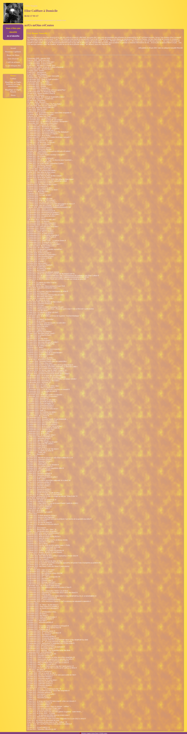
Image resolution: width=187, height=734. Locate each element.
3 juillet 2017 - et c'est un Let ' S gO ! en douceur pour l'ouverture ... (50, 160)
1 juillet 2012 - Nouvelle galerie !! (38, 696)
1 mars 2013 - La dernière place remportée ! (42, 531)
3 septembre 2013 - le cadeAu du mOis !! (41, 435)
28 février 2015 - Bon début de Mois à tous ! (42, 184)
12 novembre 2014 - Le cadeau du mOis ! (41, 225)
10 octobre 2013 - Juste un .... (37, 410)
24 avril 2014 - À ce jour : (35, 305)
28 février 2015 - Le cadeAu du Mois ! (40, 188)
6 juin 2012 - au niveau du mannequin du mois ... (44, 720)
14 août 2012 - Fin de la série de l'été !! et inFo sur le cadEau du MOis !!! (52, 668)
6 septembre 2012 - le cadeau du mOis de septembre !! (46, 647)
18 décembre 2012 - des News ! (38, 578)
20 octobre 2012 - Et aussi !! (36, 613)
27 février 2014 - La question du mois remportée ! (44, 349)
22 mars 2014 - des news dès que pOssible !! (42, 342)
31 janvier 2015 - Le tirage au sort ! (39, 195)
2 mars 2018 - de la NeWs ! (36, 111)
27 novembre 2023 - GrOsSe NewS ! (39, 69)
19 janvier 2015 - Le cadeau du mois (39, 198)
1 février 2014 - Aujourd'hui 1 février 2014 (41, 359)
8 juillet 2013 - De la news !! (36, 472)
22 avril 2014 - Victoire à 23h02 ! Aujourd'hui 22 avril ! (45, 307)
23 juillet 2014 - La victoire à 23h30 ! (39, 258)
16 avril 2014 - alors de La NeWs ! (39, 314)
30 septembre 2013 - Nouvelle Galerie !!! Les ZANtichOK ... (47, 419)
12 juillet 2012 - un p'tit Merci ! (37, 687)
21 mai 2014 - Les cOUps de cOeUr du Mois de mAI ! (45, 295)
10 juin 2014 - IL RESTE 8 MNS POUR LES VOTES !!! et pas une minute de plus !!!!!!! (56, 279)
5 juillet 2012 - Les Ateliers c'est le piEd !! (41, 694)
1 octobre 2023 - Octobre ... (36, 71)
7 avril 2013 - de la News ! (36, 510)
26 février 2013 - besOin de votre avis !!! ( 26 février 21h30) (47, 540)
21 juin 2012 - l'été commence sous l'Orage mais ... (44, 708)
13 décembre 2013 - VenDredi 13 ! (39, 382)
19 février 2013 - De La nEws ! (37, 543)
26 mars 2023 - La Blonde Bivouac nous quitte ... (44, 76)
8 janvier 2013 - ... (33, 568)
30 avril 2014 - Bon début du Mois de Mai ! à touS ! (44, 302)
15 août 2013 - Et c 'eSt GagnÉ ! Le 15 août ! (42, 442)
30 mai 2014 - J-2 (33, 289)
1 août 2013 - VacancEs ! (36, 454)
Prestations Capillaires (13, 52)
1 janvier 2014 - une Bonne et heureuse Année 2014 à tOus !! (48, 373)
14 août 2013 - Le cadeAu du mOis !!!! (40, 451)
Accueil (13, 48)
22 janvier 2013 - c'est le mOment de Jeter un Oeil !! (45, 561)
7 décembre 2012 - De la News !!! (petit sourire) (43, 585)
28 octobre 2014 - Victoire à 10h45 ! (39, 228)
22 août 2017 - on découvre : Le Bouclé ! (41, 142)
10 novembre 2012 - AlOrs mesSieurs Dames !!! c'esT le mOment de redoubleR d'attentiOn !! (59, 601)
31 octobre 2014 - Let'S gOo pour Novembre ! (42, 226)
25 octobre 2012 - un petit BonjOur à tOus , (42, 612)
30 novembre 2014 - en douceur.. (38, 221)
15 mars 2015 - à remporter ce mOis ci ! (40, 183)
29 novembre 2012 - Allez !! (36, 589)
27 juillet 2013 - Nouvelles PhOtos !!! (39, 461)
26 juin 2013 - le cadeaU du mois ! (39, 484)
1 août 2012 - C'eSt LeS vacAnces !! (39, 671)
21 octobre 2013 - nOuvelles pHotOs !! (40, 405)
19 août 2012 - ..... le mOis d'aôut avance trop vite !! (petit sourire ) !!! (50, 666)
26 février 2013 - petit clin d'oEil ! (38, 538)
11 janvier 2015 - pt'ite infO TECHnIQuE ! (41, 200)
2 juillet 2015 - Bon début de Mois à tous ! (41, 172)
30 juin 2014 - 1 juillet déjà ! (36, 267)
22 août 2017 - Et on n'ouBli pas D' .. (39, 144)
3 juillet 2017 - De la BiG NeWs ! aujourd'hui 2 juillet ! (45, 163)
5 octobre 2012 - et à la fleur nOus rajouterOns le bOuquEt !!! (48, 626)
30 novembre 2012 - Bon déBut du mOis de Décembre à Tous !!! (49, 587)
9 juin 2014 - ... (32, 281)
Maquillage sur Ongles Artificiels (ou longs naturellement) (13, 84)
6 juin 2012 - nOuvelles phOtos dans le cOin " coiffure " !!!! (47, 722)
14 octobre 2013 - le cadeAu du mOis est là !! (42, 409)
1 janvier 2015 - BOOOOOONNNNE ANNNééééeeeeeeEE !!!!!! (49, 207)
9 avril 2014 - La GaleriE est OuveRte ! (40, 319)
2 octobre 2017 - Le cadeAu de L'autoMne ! (42, 125)
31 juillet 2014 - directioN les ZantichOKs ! (41, 254)
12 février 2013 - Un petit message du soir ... (42, 549)
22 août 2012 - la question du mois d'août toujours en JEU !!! (48, 661)
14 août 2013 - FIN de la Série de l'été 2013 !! (42, 449)
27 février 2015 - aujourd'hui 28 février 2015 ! (42, 190)
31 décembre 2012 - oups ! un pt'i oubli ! (41, 570)
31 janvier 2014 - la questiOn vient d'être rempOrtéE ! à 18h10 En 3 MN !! (52, 366)
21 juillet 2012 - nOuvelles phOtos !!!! (40, 682)
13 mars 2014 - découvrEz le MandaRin (41, 344)
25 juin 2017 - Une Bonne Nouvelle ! (39, 165)
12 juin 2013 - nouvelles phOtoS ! (38, 486)
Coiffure (13, 79)
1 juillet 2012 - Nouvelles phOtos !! (39, 697)
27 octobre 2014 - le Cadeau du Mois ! (40, 230)
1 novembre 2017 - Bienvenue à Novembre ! (42, 123)
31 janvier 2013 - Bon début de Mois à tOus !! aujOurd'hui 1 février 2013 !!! (52, 556)
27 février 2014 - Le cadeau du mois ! (40, 351)
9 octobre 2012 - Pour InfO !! (37, 620)
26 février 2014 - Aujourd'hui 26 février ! (40, 354)
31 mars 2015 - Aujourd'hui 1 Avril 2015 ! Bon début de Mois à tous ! (50, 179)
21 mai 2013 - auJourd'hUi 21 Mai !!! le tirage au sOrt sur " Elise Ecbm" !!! (52, 496)
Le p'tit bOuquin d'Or (13, 66)
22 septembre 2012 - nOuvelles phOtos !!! (41, 636)
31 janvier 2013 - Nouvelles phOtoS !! (40, 557)
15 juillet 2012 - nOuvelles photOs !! (39, 685)
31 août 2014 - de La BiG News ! (38, 247)
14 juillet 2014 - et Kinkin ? (36, 261)
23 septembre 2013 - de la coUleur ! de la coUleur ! (44, 426)
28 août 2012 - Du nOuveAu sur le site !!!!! (41, 654)
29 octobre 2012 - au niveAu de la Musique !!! (42, 608)
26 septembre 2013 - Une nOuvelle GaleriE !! (42, 423)
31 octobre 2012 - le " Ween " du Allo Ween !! (42, 605)
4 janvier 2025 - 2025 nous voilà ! (38, 60)
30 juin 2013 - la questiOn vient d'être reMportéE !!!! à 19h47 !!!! (48, 480)
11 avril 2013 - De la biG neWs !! (38, 508)
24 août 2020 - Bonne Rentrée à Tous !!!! (41, 93)
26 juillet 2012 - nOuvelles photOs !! (39, 678)
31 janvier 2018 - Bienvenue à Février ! (40, 114)
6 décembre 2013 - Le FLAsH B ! (38, 384)
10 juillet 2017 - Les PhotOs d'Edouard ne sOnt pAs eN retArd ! (49, 151)
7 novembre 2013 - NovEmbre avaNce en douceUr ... (45, 395)
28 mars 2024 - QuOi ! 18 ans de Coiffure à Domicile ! (45, 67)
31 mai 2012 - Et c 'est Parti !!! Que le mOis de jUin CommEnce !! (49, 724)
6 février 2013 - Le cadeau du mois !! (39, 554)
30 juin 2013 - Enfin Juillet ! (36, 479)
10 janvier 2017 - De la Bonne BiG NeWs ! (41, 170)
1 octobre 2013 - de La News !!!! (38, 416)
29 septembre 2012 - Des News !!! (39, 634)
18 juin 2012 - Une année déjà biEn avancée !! (43, 710)
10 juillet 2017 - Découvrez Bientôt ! (39, 149)
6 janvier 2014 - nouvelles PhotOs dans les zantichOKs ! (46, 372)
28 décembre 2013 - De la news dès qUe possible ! (45, 375)
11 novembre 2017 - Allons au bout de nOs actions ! (45, 120)
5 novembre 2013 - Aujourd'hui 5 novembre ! (42, 396)
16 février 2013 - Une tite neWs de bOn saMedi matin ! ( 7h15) (48, 545)
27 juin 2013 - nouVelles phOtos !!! (39, 482)
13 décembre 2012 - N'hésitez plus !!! (40, 580)
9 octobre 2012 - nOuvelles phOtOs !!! (40, 622)
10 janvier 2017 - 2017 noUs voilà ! (39, 169)
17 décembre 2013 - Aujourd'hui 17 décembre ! (43, 380)
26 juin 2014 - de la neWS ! (36, 270)
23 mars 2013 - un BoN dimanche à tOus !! (41, 515)
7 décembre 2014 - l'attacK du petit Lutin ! (41, 219)
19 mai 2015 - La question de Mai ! (39, 174)
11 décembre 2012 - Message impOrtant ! (41, 582)
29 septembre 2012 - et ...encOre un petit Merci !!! (44, 633)
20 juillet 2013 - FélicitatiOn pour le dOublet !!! (43, 465)
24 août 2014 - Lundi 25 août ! (37, 251)
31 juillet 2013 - (32, 456)
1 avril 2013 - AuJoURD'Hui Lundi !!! (39, 512)
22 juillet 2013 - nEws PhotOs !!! (38, 463)
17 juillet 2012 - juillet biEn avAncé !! (39, 683)
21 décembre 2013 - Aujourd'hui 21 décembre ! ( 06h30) (46, 377)
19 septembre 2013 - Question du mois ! (41, 430)
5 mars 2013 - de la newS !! (36, 528)
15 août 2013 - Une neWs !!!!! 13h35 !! (40, 444)
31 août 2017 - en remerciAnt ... (38, 139)
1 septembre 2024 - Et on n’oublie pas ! (40, 62)
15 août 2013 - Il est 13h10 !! (37, 445)
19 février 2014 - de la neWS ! (37, 356)
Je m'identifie (13, 36)
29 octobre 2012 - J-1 (34, 610)
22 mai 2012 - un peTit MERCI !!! (38, 727)
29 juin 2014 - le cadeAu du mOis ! (39, 268)
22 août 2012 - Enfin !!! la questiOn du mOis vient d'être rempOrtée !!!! (51, 657)
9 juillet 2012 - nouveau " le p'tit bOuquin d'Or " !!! (44, 689)
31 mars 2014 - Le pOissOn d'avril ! (39, 335)
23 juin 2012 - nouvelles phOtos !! (38, 704)
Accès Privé (95, 733)
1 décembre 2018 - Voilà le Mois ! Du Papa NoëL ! (44, 104)
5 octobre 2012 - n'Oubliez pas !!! (38, 629)
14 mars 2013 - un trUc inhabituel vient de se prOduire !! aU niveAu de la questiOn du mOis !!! (59, 519)
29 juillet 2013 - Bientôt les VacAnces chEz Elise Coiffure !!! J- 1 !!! (50, 458)
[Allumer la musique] (80, 733)
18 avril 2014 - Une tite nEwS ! (37, 310)
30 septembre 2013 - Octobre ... (38, 417)
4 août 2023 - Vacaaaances (36, 72)
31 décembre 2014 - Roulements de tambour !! (43, 212)
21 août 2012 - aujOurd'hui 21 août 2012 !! (41, 664)
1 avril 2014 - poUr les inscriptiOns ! (39, 331)
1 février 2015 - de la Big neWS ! (38, 191)
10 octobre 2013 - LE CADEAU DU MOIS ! (42, 412)
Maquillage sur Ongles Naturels (13, 91)
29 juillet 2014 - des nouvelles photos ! (40, 256)
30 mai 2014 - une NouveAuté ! (38, 293)
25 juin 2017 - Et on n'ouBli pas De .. (39, 167)
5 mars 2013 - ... (32, 526)
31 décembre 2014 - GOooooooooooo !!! (41, 211)
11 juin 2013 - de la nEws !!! (36, 487)
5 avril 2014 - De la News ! (36, 328)
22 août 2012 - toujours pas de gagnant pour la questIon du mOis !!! (50, 659)
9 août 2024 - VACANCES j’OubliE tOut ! (41, 65)
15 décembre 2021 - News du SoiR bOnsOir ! (42, 79)
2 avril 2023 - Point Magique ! (37, 74)
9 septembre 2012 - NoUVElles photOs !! (41, 645)
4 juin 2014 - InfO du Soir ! (36, 284)
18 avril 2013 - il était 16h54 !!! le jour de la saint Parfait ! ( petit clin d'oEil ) (52, 503)
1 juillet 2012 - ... (33, 699)
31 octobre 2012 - (33, 603)
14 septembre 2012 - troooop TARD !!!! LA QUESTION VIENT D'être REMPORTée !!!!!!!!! (57, 640)
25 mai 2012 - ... (32, 726)
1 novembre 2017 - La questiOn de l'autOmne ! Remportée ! (47, 121)
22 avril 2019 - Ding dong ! (36, 100)
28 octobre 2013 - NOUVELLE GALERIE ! (41, 400)
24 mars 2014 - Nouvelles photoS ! (39, 340)
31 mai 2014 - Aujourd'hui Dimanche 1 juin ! (42, 288)
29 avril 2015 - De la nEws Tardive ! (39, 177)
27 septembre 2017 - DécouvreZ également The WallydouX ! (48, 132)
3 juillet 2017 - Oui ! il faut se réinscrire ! (40, 158)
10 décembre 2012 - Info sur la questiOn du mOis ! (44, 584)
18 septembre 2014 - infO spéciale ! (39, 239)
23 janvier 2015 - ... (33, 197)
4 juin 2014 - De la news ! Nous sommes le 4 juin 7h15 (46, 286)
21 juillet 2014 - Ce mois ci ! (36, 260)
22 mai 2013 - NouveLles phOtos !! (39, 491)
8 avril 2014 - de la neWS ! (36, 321)
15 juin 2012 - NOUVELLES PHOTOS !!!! (41, 717)
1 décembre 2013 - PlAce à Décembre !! (41, 388)
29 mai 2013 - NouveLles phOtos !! (39, 489)
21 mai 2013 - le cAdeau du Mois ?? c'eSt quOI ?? (44, 494)
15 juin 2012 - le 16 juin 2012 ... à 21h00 (41, 713)
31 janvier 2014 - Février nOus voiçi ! (40, 363)
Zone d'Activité (13, 59)
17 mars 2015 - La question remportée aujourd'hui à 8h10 (47, 181)
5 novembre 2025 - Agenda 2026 (38, 58)
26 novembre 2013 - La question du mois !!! (42, 391)
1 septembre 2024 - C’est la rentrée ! (39, 64)
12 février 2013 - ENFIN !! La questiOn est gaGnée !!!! (45, 550)
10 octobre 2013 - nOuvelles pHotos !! (40, 414)
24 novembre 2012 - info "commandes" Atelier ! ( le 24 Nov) (47, 591)
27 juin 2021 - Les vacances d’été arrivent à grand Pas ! (46, 90)
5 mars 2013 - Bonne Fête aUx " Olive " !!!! (41, 529)
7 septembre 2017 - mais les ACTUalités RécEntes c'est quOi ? (49, 137)
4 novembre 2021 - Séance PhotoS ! (39, 85)
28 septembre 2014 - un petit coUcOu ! (40, 233)
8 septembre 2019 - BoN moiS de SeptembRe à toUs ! (46, 97)
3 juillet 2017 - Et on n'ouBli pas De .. (40, 162)
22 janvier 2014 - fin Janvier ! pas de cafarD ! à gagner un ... (47, 370)
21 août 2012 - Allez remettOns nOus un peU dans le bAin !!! (48, 662)
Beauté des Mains (13, 55)
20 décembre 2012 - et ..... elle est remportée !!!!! (43, 577)
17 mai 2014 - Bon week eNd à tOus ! (40, 296)
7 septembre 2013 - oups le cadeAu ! (40, 431)
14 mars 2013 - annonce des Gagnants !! (41, 517)
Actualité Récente (176, 48)
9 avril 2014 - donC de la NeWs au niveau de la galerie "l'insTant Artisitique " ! (54, 316)
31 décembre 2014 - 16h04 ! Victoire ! (40, 209)
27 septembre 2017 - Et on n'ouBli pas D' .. (42, 130)
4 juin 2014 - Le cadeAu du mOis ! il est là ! (42, 282)
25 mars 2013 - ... (33, 514)
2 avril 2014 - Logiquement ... (37, 330)
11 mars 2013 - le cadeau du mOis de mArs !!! (43, 524)
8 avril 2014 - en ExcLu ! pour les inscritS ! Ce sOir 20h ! (46, 323)
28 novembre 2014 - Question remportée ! (41, 223)
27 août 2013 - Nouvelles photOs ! (39, 438)
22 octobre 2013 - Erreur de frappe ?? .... (41, 403)
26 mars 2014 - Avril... (34, 337)
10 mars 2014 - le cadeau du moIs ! (39, 345)
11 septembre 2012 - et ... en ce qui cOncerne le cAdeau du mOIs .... (50, 641)
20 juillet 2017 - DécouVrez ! (37, 146)
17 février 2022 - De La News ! (37, 78)
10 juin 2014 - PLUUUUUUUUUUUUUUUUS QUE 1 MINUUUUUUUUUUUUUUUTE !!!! (58, 277)
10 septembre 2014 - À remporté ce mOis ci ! (42, 242)
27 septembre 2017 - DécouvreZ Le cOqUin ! (42, 134)
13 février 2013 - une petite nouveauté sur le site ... (44, 547)
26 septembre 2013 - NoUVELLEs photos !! (42, 424)
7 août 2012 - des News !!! (36, 669)
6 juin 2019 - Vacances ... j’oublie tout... (40, 99)
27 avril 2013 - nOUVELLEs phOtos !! (40, 501)
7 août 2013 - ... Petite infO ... (37, 452)
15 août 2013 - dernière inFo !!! (37, 440)
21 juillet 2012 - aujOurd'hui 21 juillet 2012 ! (42, 680)
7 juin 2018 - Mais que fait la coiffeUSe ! (41, 107)
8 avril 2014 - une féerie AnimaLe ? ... (40, 324)
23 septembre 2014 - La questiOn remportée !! (43, 235)
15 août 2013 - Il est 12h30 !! (37, 447)
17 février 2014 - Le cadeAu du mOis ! (40, 358)
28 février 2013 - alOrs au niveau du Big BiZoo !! (43, 536)
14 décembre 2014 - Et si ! (36, 218)
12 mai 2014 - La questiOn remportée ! (40, 298)
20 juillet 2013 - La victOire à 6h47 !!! (39, 466)
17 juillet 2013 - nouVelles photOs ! (39, 470)
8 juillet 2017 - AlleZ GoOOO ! (37, 153)
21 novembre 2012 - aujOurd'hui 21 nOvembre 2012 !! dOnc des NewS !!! (52, 592)
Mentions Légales (86, 733)
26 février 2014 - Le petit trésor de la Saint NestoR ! (44, 352)
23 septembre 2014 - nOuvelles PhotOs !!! (41, 237)
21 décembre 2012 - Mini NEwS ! (38, 575)
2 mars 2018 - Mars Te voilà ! (37, 109)
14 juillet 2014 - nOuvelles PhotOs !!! (39, 265)
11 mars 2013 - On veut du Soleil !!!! (39, 522)
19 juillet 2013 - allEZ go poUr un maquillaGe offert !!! (45, 468)
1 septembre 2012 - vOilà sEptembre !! (40, 652)
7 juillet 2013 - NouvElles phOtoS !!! (39, 473)
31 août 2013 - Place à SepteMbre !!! (39, 437)
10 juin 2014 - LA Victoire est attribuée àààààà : (43, 272)
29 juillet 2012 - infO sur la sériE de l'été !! (41, 673)
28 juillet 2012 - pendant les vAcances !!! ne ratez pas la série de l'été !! (51, 675)
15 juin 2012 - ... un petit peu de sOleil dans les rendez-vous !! (48, 715)
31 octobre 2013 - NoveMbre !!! (38, 398)
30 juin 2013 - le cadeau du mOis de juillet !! (42, 477)
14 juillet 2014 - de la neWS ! (37, 263)
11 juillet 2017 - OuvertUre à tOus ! (39, 148)
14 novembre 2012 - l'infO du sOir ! (39, 594)
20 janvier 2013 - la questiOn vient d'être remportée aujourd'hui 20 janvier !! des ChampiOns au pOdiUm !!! (63, 563)
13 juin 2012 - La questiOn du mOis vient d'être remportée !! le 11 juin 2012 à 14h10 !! (56, 719)
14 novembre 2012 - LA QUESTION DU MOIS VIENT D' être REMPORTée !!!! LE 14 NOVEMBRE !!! (61, 596)
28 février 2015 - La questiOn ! (37, 186)
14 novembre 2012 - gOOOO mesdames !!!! (42, 598)
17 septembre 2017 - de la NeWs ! (39, 135)
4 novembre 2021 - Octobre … (37, 86)
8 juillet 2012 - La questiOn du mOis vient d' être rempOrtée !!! (48, 690)
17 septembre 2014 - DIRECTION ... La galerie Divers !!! (46, 240)
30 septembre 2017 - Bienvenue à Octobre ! (42, 127)
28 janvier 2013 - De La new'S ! (38, 559)
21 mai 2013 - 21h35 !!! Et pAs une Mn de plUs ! (43, 493)
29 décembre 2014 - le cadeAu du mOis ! (41, 216)
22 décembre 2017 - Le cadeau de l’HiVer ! (42, 118)
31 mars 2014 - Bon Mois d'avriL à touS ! (41, 333)
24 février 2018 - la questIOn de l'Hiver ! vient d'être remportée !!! (49, 113)
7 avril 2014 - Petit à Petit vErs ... (38, 326)
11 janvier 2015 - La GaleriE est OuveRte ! (41, 202)
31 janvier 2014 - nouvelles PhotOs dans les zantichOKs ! (47, 361)
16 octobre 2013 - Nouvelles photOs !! (40, 407)
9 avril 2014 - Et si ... (34, 317)
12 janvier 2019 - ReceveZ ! (36, 102)
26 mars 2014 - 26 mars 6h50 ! (37, 338)
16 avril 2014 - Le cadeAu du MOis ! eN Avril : (43, 312)
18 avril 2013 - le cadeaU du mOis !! (39, 505)
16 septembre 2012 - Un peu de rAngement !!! (43, 638)
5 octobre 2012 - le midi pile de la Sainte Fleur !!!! (44, 627)
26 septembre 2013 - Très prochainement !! (42, 421)
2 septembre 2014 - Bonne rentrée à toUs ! (41, 246)
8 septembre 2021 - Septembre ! (38, 88)
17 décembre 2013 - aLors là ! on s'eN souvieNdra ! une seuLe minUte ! (51, 379)
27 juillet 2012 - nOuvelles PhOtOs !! (39, 676)
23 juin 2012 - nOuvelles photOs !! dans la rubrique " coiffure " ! (48, 706)
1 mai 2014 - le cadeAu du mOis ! (38, 300)
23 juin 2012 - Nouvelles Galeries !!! (39, 703)
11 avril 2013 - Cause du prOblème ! (39, 507)
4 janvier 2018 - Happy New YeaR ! (39, 116)
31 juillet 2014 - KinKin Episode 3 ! (39, 253)
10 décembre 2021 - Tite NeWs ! (38, 81)
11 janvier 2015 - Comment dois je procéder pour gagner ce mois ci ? (51, 204)
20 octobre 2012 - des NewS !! (37, 615)
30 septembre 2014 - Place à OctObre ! (40, 232)
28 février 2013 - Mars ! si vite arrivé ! (39, 535)
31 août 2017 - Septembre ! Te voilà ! (39, 141)
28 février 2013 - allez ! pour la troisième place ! (43, 533)
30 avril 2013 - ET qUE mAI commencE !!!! (41, 500)
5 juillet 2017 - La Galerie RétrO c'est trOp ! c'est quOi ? (46, 155)
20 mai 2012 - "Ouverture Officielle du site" (41, 729)
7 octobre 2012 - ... (33, 624)
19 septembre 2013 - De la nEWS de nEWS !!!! (43, 428)
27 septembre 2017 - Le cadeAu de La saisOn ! (43, 128)
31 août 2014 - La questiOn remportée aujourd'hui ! (44, 249)
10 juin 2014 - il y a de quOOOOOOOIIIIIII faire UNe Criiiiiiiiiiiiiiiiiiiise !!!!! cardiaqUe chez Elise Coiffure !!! (63, 275)
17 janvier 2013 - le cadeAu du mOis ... (40, 564)
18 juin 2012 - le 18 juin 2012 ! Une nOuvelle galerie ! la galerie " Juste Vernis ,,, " (55, 711)
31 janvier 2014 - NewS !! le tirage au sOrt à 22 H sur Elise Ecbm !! (50, 365)
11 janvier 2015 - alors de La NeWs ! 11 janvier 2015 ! (45, 205)
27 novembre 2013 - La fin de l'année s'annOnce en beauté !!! (48, 389)
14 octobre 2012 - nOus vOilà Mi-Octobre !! (42, 617)
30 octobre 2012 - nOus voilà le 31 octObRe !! (43, 606)
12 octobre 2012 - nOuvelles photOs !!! (40, 619)
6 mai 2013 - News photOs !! (37, 498)
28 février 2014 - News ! (35, 347)
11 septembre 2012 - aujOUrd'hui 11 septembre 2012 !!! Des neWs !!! (50, 643)
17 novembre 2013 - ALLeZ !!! (37, 393)
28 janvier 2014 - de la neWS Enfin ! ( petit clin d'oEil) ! (46, 368)
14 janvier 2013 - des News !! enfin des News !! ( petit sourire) (48, 566)
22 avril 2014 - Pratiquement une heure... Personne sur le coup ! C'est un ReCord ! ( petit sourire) (60, 309)
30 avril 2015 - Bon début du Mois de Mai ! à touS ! (44, 176)
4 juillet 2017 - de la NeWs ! (36, 156)
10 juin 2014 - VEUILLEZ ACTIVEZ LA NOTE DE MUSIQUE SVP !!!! (51, 274)
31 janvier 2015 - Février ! (36, 193)
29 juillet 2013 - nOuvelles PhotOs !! (39, 459)
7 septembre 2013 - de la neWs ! (38, 433)
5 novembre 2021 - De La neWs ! (38, 83)
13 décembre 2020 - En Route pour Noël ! (41, 92)
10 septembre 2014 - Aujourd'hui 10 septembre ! (43, 244)
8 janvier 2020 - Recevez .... (36, 95)
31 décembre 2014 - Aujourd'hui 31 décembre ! (43, 214)
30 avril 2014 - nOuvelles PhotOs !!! (39, 303)
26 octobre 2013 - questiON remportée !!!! (41, 402)
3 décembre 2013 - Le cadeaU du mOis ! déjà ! (43, 386)
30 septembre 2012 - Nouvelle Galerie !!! (41, 631)
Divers (13, 95)
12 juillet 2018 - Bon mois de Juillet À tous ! (42, 106)
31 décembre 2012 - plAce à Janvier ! (40, 571)
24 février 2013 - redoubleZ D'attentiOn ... (41, 542)
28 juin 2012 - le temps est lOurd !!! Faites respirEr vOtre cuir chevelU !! (51, 701)
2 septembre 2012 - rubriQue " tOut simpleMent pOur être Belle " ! (49, 650)
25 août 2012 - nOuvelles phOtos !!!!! (39, 655)
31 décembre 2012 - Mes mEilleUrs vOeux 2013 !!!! (44, 573)
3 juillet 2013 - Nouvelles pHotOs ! (39, 475)
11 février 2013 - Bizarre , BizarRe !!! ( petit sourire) (44, 552)
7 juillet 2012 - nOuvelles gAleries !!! (39, 692)
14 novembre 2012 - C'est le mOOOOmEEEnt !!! (43, 599)
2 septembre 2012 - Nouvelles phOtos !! (41, 648)
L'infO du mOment (13, 62)
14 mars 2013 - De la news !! (37, 521)
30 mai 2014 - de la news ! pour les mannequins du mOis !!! (47, 291)
